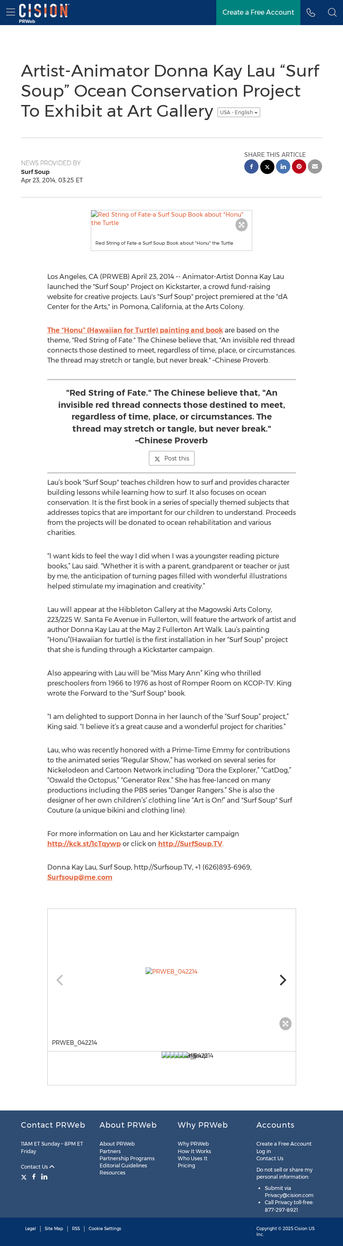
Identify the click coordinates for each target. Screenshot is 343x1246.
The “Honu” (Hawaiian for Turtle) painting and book (135, 330)
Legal (30, 1228)
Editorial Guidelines (123, 1165)
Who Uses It (192, 1158)
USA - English (237, 112)
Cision (300, 1228)
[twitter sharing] (267, 168)
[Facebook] (34, 1176)
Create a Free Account (284, 1144)
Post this (176, 458)
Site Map (54, 1228)
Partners (110, 1151)
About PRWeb (117, 1144)
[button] (332, 12)
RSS (76, 1228)
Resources (112, 1172)
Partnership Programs (127, 1158)
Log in (263, 1151)
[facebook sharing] (251, 167)
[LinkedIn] (44, 1176)
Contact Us (35, 1167)
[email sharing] (315, 167)
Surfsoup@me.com (80, 877)
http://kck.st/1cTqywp (84, 844)
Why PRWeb (193, 1144)
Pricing (186, 1165)
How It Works (194, 1151)
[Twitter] (25, 1176)
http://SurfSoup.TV (190, 844)
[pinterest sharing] (299, 167)
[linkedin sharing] (283, 167)
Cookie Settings (105, 1228)
